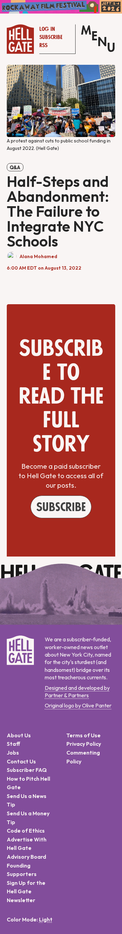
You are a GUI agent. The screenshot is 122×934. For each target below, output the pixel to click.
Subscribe (50, 37)
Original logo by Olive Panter (78, 705)
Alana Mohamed (38, 256)
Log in (47, 29)
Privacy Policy (83, 743)
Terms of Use (83, 735)
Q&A (15, 167)
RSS (43, 45)
